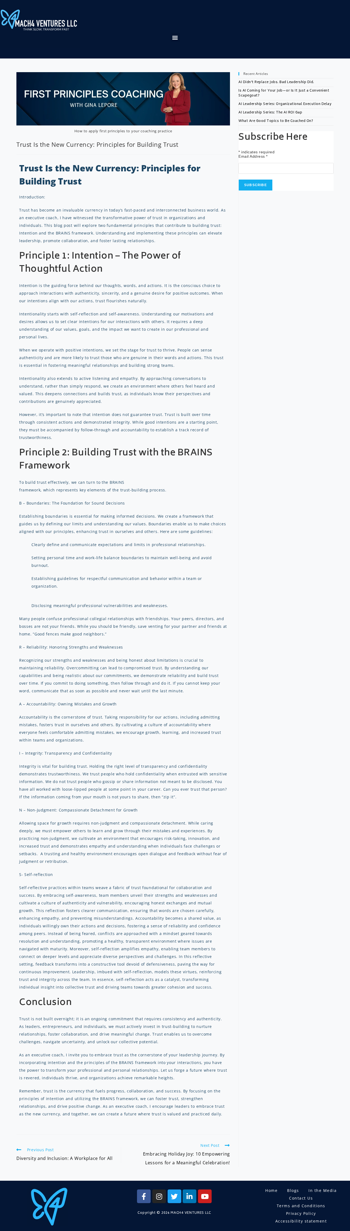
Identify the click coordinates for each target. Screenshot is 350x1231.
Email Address (253, 156)
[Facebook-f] (144, 1196)
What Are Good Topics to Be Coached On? (275, 121)
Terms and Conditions (301, 1205)
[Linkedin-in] (189, 1196)
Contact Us (301, 1198)
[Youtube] (205, 1196)
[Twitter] (174, 1196)
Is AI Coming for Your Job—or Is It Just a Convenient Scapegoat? (283, 93)
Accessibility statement (301, 1221)
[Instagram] (159, 1196)
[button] (175, 37)
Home (271, 1190)
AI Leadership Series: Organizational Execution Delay (284, 104)
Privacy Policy (301, 1213)
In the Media (322, 1190)
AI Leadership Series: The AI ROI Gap (270, 113)
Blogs (293, 1190)
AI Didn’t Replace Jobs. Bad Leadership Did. (276, 82)
